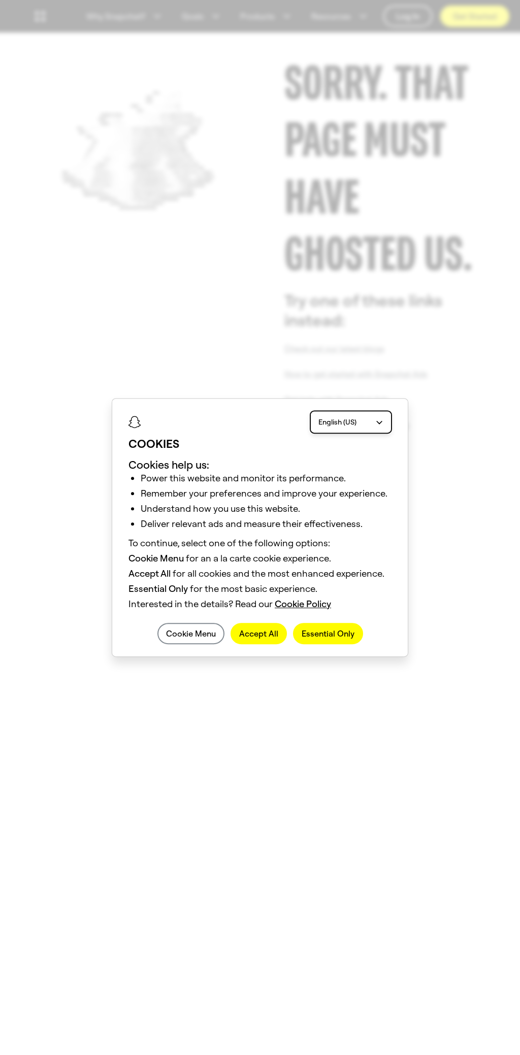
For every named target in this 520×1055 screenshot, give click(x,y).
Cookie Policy (303, 604)
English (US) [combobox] (337, 422)
